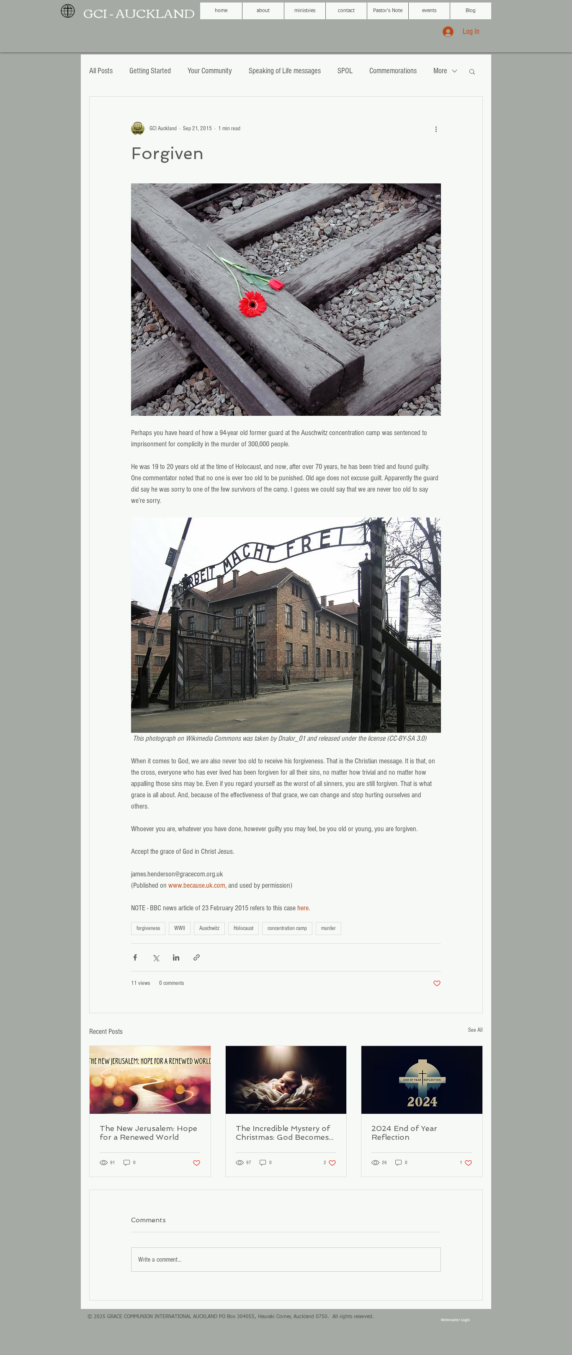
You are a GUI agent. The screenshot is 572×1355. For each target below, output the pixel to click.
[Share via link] (197, 957)
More (440, 71)
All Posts (101, 71)
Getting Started (150, 71)
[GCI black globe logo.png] (67, 10)
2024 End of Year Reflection (404, 1132)
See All (475, 1030)
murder (328, 928)
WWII (179, 928)
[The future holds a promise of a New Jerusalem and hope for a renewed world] (150, 1080)
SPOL (345, 71)
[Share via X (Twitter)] (156, 957)
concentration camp (287, 928)
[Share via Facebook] (135, 957)
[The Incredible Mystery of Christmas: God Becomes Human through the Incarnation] (286, 1080)
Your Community (210, 71)
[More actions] (436, 129)
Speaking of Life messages (285, 71)
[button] (472, 71)
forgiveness (148, 928)
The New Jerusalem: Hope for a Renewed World (148, 1132)
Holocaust (243, 928)
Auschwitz (209, 928)
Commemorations (393, 71)
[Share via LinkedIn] (176, 957)
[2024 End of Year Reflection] (421, 1080)
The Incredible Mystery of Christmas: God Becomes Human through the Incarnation (283, 1132)
